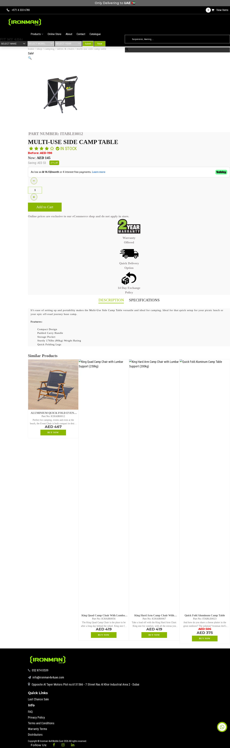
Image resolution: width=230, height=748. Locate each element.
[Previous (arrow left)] (6, 373)
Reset (99, 43)
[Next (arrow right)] (224, 373)
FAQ (30, 711)
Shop (39, 48)
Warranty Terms (37, 729)
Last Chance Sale (38, 699)
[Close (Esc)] (226, 3)
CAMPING (50, 48)
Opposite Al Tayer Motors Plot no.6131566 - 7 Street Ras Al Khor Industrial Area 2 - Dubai (85, 684)
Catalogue (95, 34)
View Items (218, 10)
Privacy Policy (36, 717)
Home (31, 48)
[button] (30, 58)
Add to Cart (44, 207)
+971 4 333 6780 (21, 10)
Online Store (54, 34)
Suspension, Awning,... (136, 33)
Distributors (35, 734)
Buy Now (53, 432)
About (69, 34)
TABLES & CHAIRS (65, 48)
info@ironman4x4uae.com (48, 677)
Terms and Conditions (41, 723)
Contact (81, 34)
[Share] (219, 3)
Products (36, 34)
